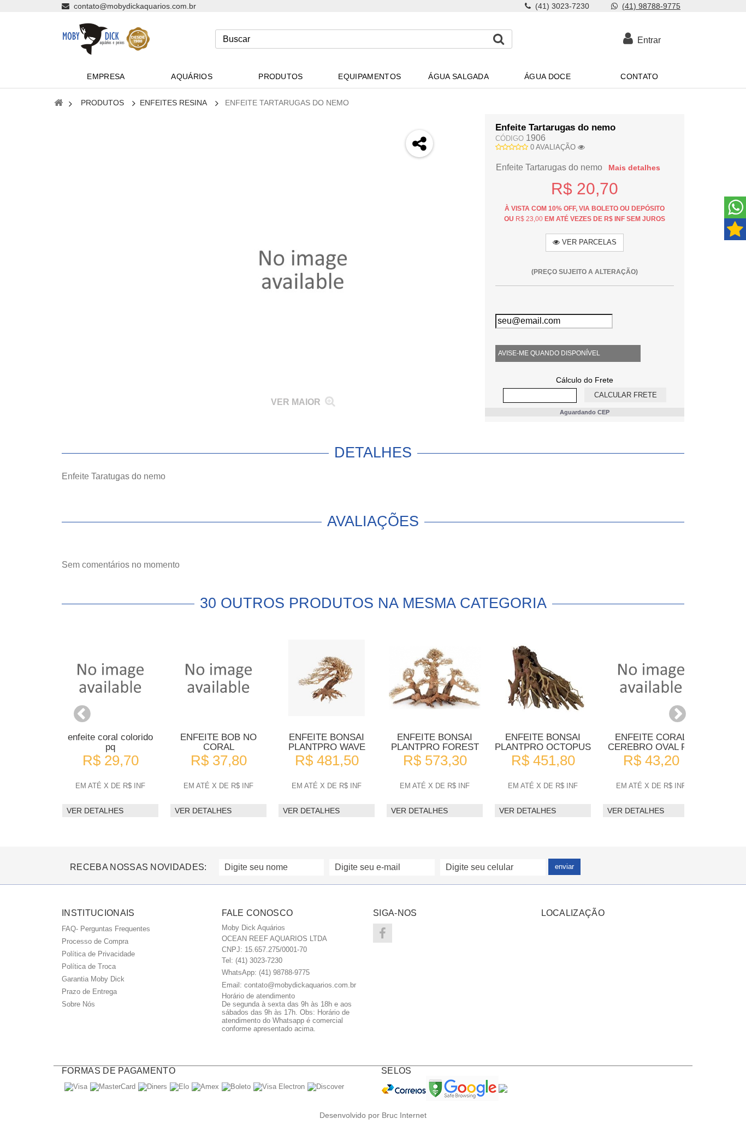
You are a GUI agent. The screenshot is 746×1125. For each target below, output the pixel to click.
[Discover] (325, 1086)
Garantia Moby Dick (93, 979)
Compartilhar (458, 155)
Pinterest (458, 213)
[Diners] (152, 1086)
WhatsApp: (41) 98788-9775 (266, 972)
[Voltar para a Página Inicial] (58, 103)
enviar (564, 866)
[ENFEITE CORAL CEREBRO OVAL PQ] (651, 678)
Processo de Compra (95, 941)
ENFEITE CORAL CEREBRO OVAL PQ (651, 742)
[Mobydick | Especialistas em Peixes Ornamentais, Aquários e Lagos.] (106, 39)
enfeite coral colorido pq (110, 742)
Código (509, 138)
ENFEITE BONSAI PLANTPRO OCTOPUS (543, 742)
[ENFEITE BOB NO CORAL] (218, 678)
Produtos (102, 102)
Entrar (647, 40)
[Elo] (179, 1086)
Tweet (458, 126)
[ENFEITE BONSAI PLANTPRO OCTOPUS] (542, 678)
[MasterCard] (112, 1086)
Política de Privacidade (98, 954)
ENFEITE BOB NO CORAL (218, 742)
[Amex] (205, 1086)
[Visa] (75, 1086)
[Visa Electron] (279, 1086)
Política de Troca (89, 966)
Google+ (458, 184)
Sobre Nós (78, 1004)
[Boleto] (236, 1086)
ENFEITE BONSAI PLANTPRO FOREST (435, 742)
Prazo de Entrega (89, 991)
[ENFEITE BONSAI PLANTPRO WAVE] (326, 678)
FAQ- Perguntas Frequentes (106, 929)
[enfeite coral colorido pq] (110, 678)
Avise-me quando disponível (549, 353)
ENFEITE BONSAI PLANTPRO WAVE (326, 742)
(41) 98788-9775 (651, 6)
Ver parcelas (588, 242)
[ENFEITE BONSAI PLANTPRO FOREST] (434, 678)
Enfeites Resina (173, 102)
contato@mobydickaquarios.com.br (300, 985)
